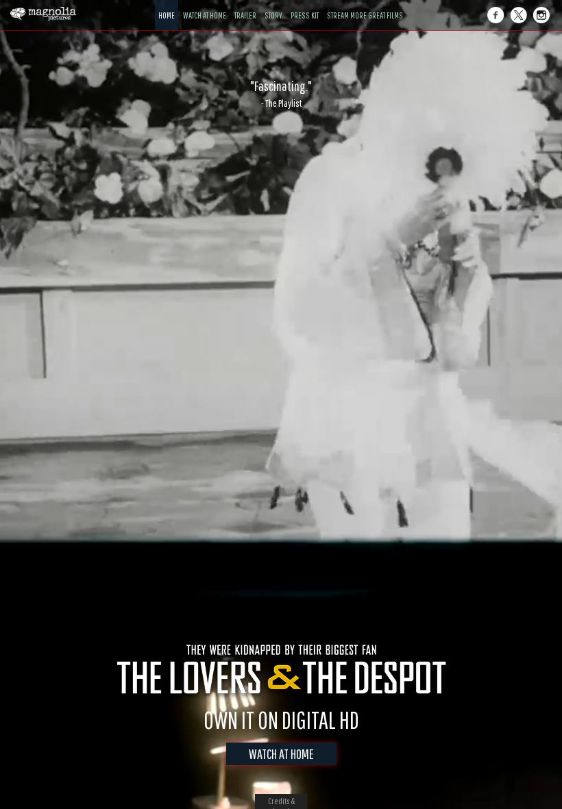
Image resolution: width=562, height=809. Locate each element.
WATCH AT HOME (281, 754)
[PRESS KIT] (304, 5)
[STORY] (273, 5)
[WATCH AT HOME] (205, 5)
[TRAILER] (245, 5)
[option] (281, 94)
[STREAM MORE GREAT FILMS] (364, 5)
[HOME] (166, 5)
